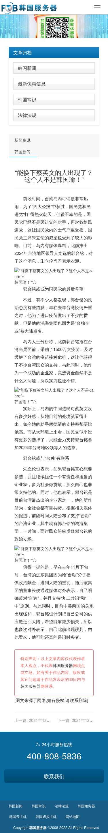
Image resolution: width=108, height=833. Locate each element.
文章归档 (22, 52)
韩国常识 (27, 99)
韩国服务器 (63, 666)
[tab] (54, 52)
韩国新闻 (27, 68)
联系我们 (54, 776)
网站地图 (72, 816)
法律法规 (27, 115)
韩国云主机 (17, 816)
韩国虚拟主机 (46, 816)
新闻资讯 (22, 140)
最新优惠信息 (32, 83)
